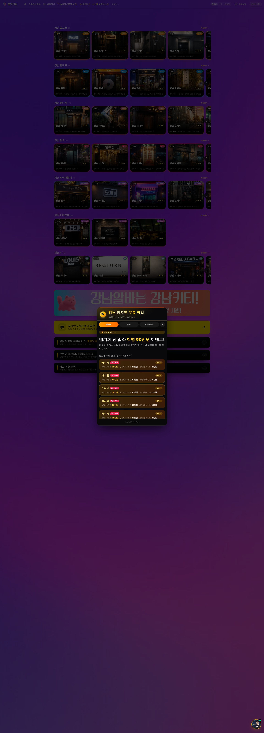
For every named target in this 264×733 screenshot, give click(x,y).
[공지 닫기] (162, 324)
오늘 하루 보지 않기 (132, 422)
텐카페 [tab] (109, 324)
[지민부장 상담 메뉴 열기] (256, 724)
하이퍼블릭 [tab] (149, 324)
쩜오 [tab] (129, 324)
